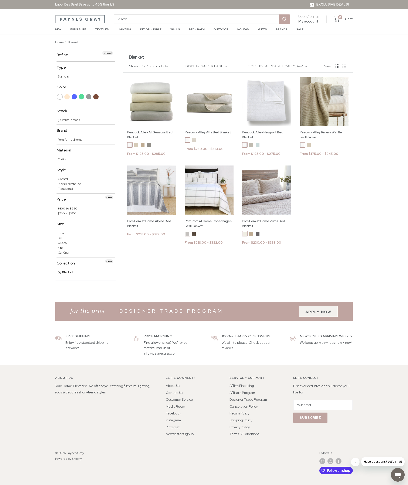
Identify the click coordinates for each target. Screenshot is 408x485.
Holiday (243, 29)
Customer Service (179, 399)
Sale (299, 29)
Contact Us (174, 392)
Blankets (63, 76)
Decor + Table (151, 29)
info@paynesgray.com (160, 353)
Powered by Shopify (68, 459)
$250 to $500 (67, 213)
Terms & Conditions (244, 434)
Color (61, 87)
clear (109, 197)
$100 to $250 (67, 208)
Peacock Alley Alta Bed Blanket (208, 132)
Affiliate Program (242, 392)
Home (59, 42)
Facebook (173, 413)
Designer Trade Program (248, 399)
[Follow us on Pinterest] (322, 461)
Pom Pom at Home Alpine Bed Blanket (149, 223)
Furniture (78, 29)
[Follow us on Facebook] (338, 461)
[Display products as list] (344, 66)
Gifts (262, 29)
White (60, 97)
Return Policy (239, 413)
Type (61, 67)
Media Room (175, 406)
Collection (66, 263)
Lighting (124, 29)
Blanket (73, 42)
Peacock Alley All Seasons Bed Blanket (150, 134)
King (61, 248)
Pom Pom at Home (70, 139)
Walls (175, 29)
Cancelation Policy (244, 406)
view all (107, 53)
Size (60, 223)
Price (61, 199)
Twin (61, 233)
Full (60, 238)
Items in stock (70, 120)
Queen (62, 243)
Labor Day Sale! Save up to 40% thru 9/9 (85, 4)
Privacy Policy (240, 427)
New (58, 29)
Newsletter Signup (180, 434)
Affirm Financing (242, 385)
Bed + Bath (197, 29)
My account (308, 21)
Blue (74, 97)
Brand (62, 130)
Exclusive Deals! (332, 4)
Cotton (62, 159)
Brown (96, 97)
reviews (227, 348)
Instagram (173, 420)
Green (82, 97)
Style (61, 169)
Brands (281, 29)
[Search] (284, 19)
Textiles (102, 29)
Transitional (65, 189)
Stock (62, 110)
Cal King (63, 253)
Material (64, 150)
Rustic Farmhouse (69, 184)
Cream (67, 97)
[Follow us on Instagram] (330, 461)
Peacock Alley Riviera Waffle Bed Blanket (321, 134)
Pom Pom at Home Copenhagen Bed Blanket (208, 223)
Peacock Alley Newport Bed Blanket (262, 134)
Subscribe (310, 417)
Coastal (63, 179)
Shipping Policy (241, 420)
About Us (173, 385)
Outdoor (221, 29)
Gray (89, 97)
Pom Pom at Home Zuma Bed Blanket (263, 223)
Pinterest (173, 427)
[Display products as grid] (337, 66)
